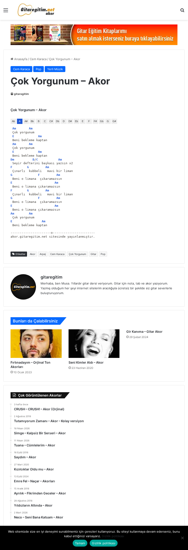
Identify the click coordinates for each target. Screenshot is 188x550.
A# (26, 121)
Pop (38, 69)
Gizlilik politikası (113, 536)
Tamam (80, 543)
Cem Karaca (38, 59)
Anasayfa (20, 59)
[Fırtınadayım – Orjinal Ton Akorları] (36, 343)
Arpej (43, 254)
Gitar (93, 254)
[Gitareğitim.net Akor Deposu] (36, 10)
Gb (101, 121)
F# (95, 121)
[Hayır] (182, 538)
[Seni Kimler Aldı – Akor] (94, 343)
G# (114, 121)
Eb (76, 121)
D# (70, 121)
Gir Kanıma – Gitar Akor (144, 331)
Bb (32, 121)
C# (51, 121)
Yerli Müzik (55, 69)
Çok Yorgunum (77, 254)
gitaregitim (21, 94)
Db (57, 121)
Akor (32, 254)
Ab (13, 121)
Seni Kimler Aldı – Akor (86, 362)
